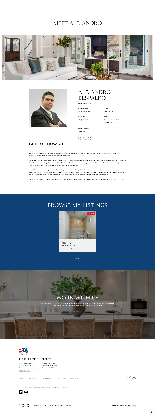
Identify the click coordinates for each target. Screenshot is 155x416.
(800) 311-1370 (28, 363)
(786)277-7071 (108, 111)
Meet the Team (32, 378)
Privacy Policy (131, 405)
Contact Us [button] (77, 312)
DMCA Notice (74, 378)
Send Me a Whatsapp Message (29, 368)
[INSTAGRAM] (80, 138)
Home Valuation (47, 378)
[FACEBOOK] (85, 138)
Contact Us (61, 378)
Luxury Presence (65, 405)
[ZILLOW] (90, 138)
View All (77, 259)
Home (21, 378)
